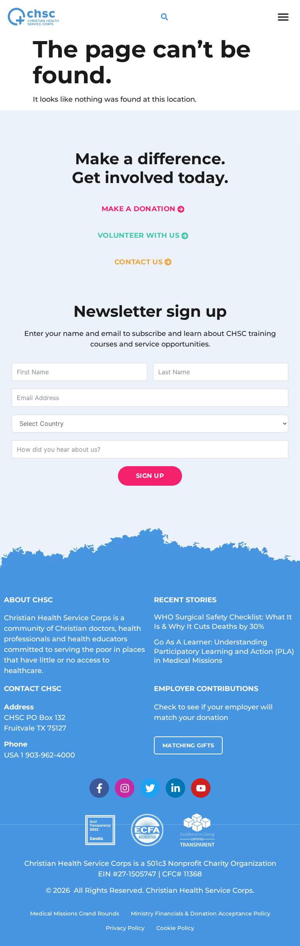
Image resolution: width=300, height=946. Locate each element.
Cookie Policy (175, 928)
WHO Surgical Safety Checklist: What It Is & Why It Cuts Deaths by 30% (223, 621)
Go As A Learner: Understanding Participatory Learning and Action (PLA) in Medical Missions (224, 651)
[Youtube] (201, 788)
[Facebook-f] (99, 788)
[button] (283, 16)
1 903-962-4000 (48, 755)
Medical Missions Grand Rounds (74, 913)
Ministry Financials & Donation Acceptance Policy (200, 913)
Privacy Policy (125, 928)
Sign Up (150, 475)
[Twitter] (150, 788)
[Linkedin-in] (175, 788)
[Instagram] (124, 788)
